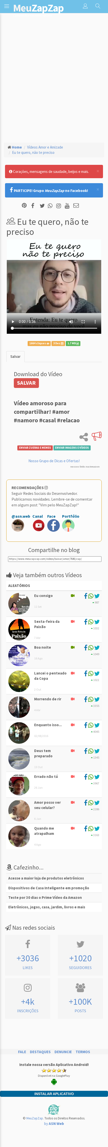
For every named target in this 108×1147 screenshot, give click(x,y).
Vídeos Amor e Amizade (45, 147)
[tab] (15, 356)
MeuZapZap (34, 1118)
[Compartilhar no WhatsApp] (51, 206)
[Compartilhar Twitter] (43, 206)
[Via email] (76, 206)
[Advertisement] (54, 82)
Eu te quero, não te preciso (33, 152)
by (54, 1123)
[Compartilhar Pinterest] (24, 206)
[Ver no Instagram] (59, 206)
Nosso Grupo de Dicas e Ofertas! (54, 460)
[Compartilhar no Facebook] (34, 206)
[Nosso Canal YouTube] (68, 206)
